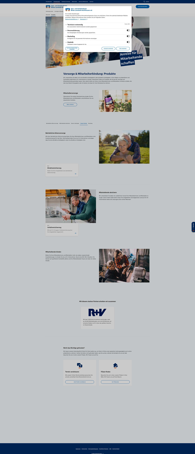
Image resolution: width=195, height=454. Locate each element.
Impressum (83, 19)
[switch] (128, 30)
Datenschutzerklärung (71, 19)
